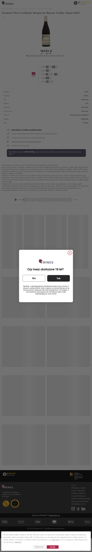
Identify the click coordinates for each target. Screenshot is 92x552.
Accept (52, 547)
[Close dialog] (70, 253)
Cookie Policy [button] (55, 540)
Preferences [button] (17, 542)
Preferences (39, 547)
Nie (34, 278)
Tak (58, 278)
